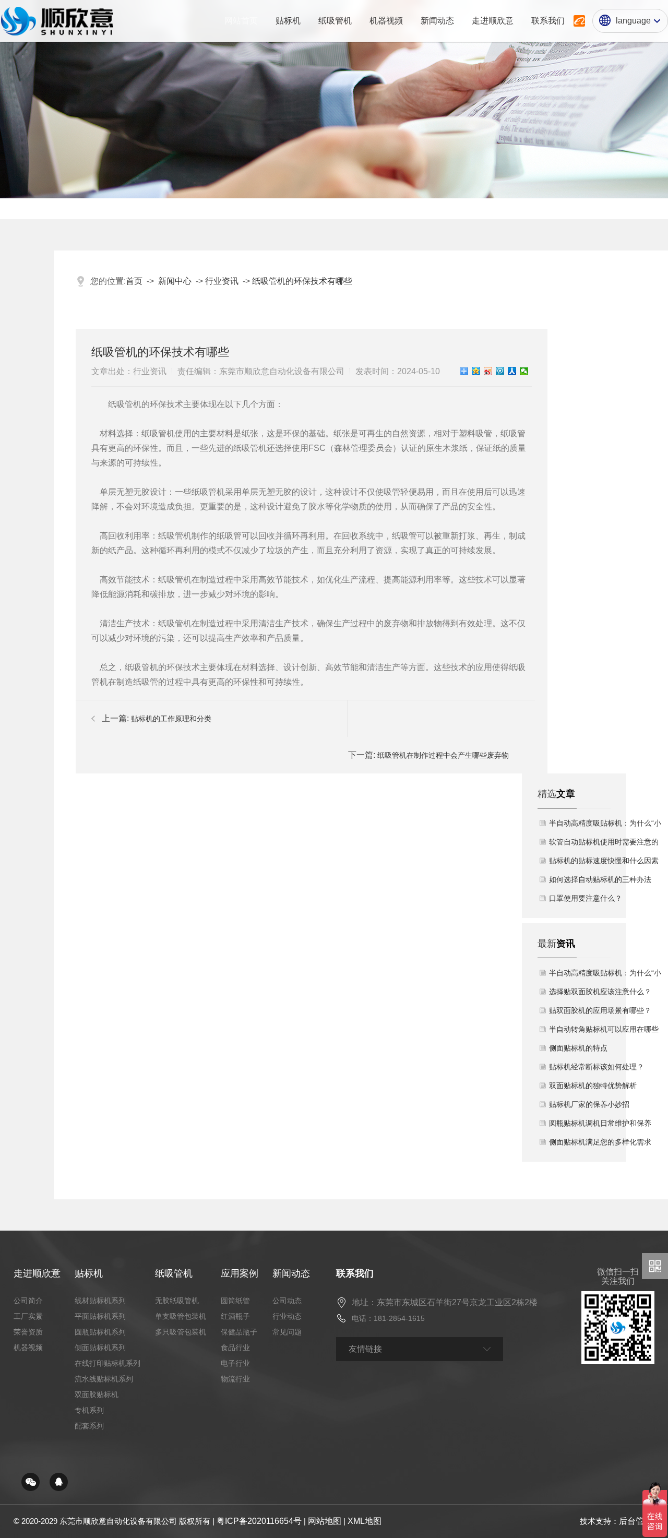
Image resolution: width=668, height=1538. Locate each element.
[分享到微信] (524, 371)
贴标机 (89, 1273)
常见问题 (287, 1332)
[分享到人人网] (512, 371)
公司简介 (28, 1300)
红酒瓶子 (235, 1316)
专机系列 (89, 1410)
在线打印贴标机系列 (107, 1363)
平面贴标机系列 (100, 1316)
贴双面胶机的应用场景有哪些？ (600, 1010)
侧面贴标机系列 (100, 1347)
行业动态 (287, 1316)
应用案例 (239, 1273)
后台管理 (635, 1521)
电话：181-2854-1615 (388, 1318)
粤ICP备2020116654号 (259, 1521)
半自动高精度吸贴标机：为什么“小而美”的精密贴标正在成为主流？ (605, 825)
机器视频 (28, 1347)
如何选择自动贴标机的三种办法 (600, 879)
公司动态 (287, 1300)
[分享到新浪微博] (488, 371)
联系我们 (355, 1273)
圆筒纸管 (235, 1300)
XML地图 (364, 1521)
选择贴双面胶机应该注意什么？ (600, 991)
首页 (134, 281)
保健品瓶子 (239, 1332)
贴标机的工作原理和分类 (171, 718)
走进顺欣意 (37, 1273)
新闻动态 (291, 1273)
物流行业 (235, 1379)
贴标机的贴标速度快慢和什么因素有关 (604, 863)
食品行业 (235, 1347)
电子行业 (235, 1363)
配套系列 (89, 1426)
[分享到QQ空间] (476, 371)
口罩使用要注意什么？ (585, 898)
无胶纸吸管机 (177, 1300)
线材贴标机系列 (100, 1300)
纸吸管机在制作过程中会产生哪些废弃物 (443, 755)
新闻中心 (175, 281)
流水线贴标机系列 (104, 1379)
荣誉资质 (28, 1332)
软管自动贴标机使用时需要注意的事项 (604, 844)
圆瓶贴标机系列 (100, 1332)
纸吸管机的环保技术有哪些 (302, 281)
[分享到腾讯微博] (500, 371)
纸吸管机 (174, 1273)
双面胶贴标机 (96, 1394)
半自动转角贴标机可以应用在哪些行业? (604, 1032)
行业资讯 (221, 281)
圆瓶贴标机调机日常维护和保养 (600, 1123)
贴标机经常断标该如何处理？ (596, 1067)
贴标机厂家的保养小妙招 (589, 1104)
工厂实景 (28, 1316)
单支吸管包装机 (180, 1316)
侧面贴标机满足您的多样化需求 (600, 1142)
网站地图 (324, 1521)
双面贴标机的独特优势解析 (593, 1085)
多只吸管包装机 (180, 1332)
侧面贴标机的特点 (578, 1048)
